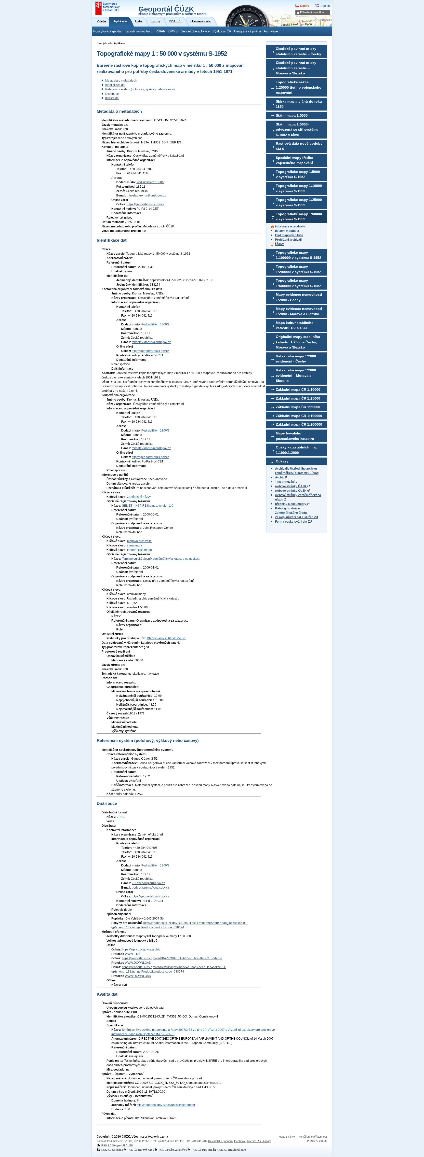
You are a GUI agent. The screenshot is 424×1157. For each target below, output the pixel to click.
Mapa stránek (287, 1136)
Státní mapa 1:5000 (292, 115)
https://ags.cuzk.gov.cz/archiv (141, 949)
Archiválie (271, 31)
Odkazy (282, 461)
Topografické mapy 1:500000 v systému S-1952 (298, 283)
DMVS (173, 31)
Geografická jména (247, 31)
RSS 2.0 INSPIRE (202, 1149)
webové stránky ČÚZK (291, 490)
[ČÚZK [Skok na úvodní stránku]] (107, 8)
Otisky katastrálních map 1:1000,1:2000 (297, 450)
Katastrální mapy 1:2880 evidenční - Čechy (296, 358)
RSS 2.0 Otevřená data (231, 1149)
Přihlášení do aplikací (312, 12)
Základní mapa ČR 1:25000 (298, 398)
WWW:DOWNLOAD (138, 962)
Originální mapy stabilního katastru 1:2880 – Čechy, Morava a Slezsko (298, 342)
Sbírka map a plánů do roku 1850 (299, 104)
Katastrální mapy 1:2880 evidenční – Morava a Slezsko (296, 375)
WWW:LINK (132, 954)
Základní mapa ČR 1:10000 (298, 389)
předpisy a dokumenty (291, 504)
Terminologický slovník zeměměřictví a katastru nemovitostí (161, 558)
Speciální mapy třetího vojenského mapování (294, 160)
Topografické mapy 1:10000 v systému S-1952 (299, 188)
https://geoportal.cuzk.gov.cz (145, 204)
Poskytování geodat (107, 31)
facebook (239, 1141)
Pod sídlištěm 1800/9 (150, 182)
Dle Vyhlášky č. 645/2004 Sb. (166, 638)
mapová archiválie (139, 541)
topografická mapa (139, 550)
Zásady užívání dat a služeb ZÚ (296, 517)
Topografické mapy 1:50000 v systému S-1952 (299, 216)
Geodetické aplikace (195, 31)
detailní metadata (287, 231)
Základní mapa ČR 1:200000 (299, 424)
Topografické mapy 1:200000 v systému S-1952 (298, 269)
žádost (279, 244)
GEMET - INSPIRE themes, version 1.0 (147, 505)
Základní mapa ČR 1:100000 (299, 416)
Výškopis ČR (221, 31)
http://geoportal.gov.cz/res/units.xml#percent (166, 1105)
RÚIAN (160, 31)
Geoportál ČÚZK (172, 10)
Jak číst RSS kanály (259, 1141)
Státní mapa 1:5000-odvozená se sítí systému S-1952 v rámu (297, 129)
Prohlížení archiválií (288, 239)
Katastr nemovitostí (139, 31)
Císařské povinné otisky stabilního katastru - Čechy (298, 51)
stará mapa (134, 545)
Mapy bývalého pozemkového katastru (295, 436)
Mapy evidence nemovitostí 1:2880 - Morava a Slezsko (299, 311)
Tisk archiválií (284, 482)
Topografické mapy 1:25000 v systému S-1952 (299, 202)
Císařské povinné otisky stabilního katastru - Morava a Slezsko (296, 68)
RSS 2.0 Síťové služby (173, 1149)
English (325, 6)
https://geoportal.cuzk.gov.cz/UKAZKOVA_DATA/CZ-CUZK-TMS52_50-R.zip (172, 958)
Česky (304, 6)
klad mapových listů (289, 235)
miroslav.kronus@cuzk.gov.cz (146, 195)
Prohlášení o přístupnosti (312, 1136)
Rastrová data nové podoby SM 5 (299, 146)
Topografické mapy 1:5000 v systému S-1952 (298, 174)
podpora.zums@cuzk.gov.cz (150, 887)
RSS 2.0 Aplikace (112, 1149)
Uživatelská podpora (220, 1141)
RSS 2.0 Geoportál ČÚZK (117, 1145)
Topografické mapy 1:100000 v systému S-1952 (298, 255)
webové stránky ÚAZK (291, 486)
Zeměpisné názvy (139, 497)
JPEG (121, 817)
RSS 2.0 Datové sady (141, 1149)
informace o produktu (290, 226)
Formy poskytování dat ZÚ (293, 521)
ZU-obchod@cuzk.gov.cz (148, 883)
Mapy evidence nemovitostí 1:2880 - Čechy (299, 297)
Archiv (279, 477)
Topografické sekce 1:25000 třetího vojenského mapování (298, 87)
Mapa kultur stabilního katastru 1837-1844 (295, 325)
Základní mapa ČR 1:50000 (298, 407)
